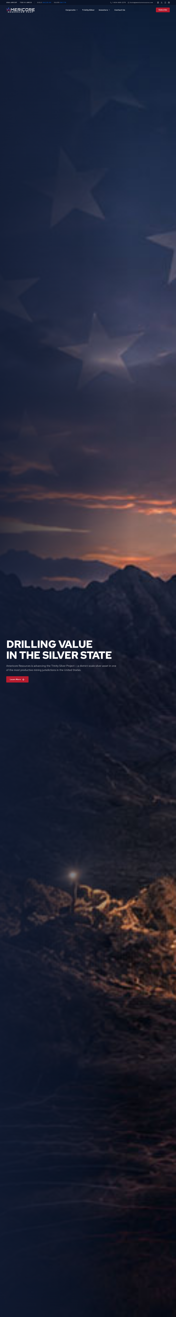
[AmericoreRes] (161, 2)
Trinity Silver (88, 10)
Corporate (71, 10)
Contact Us (119, 10)
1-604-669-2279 (119, 2)
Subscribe (163, 10)
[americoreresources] (158, 2)
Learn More (15, 679)
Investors (103, 10)
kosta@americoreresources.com (141, 2)
